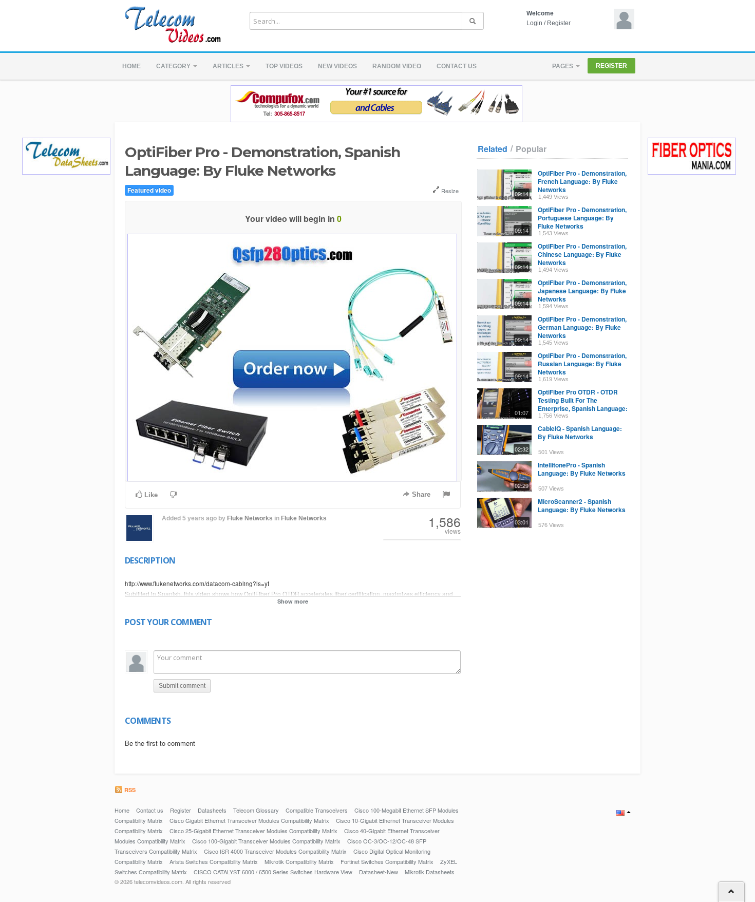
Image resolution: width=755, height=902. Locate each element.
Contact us (457, 66)
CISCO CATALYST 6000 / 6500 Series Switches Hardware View (273, 872)
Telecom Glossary (256, 810)
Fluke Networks (250, 518)
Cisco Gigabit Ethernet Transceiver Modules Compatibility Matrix (249, 820)
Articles (229, 66)
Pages (563, 66)
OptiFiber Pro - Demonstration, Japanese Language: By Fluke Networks (582, 291)
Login (534, 23)
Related (492, 149)
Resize (449, 190)
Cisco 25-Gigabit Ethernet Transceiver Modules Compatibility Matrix (253, 830)
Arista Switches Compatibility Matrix (213, 861)
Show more (292, 601)
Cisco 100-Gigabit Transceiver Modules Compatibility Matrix (266, 841)
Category (174, 66)
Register (559, 23)
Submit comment (182, 685)
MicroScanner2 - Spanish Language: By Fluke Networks (582, 505)
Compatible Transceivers (317, 810)
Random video (396, 66)
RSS (129, 790)
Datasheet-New (378, 872)
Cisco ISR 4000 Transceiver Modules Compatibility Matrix (275, 851)
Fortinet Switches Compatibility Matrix (387, 861)
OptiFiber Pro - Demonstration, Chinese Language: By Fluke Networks (582, 254)
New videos (337, 66)
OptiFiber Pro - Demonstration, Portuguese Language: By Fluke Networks (582, 218)
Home (131, 66)
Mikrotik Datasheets (430, 872)
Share (420, 494)
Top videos (284, 66)
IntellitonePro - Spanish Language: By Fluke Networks (582, 469)
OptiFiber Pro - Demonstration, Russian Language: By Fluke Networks (582, 364)
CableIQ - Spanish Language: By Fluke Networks (580, 432)
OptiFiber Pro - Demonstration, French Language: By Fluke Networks (582, 181)
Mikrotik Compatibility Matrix (299, 861)
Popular (531, 149)
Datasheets (212, 810)
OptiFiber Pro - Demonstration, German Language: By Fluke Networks (582, 327)
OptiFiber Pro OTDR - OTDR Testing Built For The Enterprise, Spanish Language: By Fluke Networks (583, 404)
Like (150, 495)
